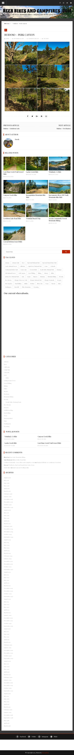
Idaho (52, 273)
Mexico (6, 391)
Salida (25, 283)
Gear (5, 375)
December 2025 (8, 499)
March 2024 (7, 553)
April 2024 (6, 550)
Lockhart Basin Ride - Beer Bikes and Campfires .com (19, 462)
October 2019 (7, 688)
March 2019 (7, 707)
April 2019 (6, 704)
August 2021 (7, 629)
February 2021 (8, 645)
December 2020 (8, 650)
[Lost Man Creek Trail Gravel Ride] (14, 163)
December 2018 (8, 715)
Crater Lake (24, 269)
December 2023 (8, 561)
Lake (23, 276)
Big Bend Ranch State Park (49, 263)
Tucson (53, 283)
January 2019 (7, 712)
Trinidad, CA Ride (55, 172)
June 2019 (6, 699)
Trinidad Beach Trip (33, 218)
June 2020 (6, 666)
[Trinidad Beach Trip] (37, 210)
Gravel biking (31, 273)
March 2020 (7, 674)
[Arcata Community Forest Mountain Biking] (59, 210)
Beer (23, 263)
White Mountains (26, 287)
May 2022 (6, 607)
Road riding (7, 413)
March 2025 (7, 523)
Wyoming (36, 287)
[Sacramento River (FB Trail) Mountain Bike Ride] (59, 187)
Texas (46, 283)
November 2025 (8, 502)
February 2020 (8, 677)
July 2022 (6, 602)
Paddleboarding (8, 410)
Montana (42, 276)
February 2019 (8, 709)
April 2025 (6, 521)
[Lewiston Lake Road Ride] (14, 210)
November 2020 (8, 653)
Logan (28, 276)
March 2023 (7, 585)
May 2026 (6, 486)
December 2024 (8, 529)
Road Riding (18, 283)
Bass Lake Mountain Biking (17, 457)
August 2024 (7, 540)
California (22, 266)
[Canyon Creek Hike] (14, 187)
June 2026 (6, 483)
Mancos (35, 276)
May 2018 (6, 720)
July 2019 (6, 696)
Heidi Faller (7, 467)
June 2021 (6, 634)
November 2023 (8, 564)
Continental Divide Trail (11, 269)
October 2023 (7, 567)
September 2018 (8, 718)
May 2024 (6, 548)
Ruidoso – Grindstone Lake (11, 128)
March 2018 (7, 726)
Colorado (52, 266)
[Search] (66, 251)
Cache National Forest (11, 266)
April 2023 (6, 583)
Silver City (39, 283)
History (46, 273)
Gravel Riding (7, 383)
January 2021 (7, 647)
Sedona (32, 283)
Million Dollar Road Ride (19, 460)
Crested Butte (33, 269)
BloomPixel (45, 752)
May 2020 (6, 669)
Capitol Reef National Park (35, 266)
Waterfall (16, 287)
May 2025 (6, 518)
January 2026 (7, 496)
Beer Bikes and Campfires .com (37, 11)
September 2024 (8, 537)
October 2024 (8, 534)
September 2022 (8, 596)
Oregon (59, 280)
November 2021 (8, 620)
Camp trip (7, 370)
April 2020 (7, 672)
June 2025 (6, 515)
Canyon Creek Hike (10, 195)
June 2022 (6, 604)
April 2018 (6, 723)
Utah (59, 283)
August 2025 (7, 510)
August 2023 (7, 572)
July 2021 (6, 631)
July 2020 (6, 664)
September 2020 (8, 658)
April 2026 (6, 488)
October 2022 (7, 593)
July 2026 (6, 480)
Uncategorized (8, 418)
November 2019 (8, 685)
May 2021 (6, 637)
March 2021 (7, 642)
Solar (7, 378)
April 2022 (6, 610)
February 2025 (8, 526)
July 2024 (6, 542)
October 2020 (8, 656)
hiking (39, 273)
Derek (7, 38)
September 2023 (8, 569)
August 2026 (7, 477)
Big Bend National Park (33, 263)
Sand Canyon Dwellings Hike (21, 467)
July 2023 (6, 575)
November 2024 (8, 531)
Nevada (61, 276)
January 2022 (7, 615)
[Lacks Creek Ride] (37, 163)
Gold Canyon (21, 273)
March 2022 (7, 612)
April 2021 (6, 639)
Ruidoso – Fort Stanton (64, 128)
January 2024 (7, 558)
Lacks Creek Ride (32, 172)
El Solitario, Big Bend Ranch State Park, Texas (21, 465)
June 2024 (6, 545)
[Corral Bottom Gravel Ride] (14, 233)
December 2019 (8, 683)
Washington (8, 287)
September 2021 (8, 626)
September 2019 (8, 691)
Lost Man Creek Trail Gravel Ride (49, 443)
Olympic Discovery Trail (20, 280)
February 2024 (8, 556)
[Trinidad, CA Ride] (59, 163)
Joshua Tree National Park (12, 276)
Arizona (7, 263)
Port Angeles (8, 283)
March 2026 (7, 491)
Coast (46, 266)
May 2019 (6, 701)
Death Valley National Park (47, 269)
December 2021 (8, 618)
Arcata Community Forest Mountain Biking (58, 219)
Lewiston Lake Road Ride (12, 218)
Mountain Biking (52, 276)
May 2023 (6, 580)
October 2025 (7, 504)
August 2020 (7, 661)
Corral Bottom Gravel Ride (12, 242)
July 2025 (6, 513)
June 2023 (6, 577)
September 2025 (8, 507)
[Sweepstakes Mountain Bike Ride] (37, 187)
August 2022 (7, 599)
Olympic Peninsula (49, 280)
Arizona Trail (15, 263)
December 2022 (8, 588)
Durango (59, 269)
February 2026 (8, 494)
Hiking (6, 386)
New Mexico (8, 280)
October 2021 (7, 623)
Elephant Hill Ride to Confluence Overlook (49, 462)
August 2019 (7, 693)
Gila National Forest (10, 273)
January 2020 (7, 680)
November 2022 (8, 591)
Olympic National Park (36, 280)
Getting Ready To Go (10, 380)
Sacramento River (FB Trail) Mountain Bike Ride (58, 196)
